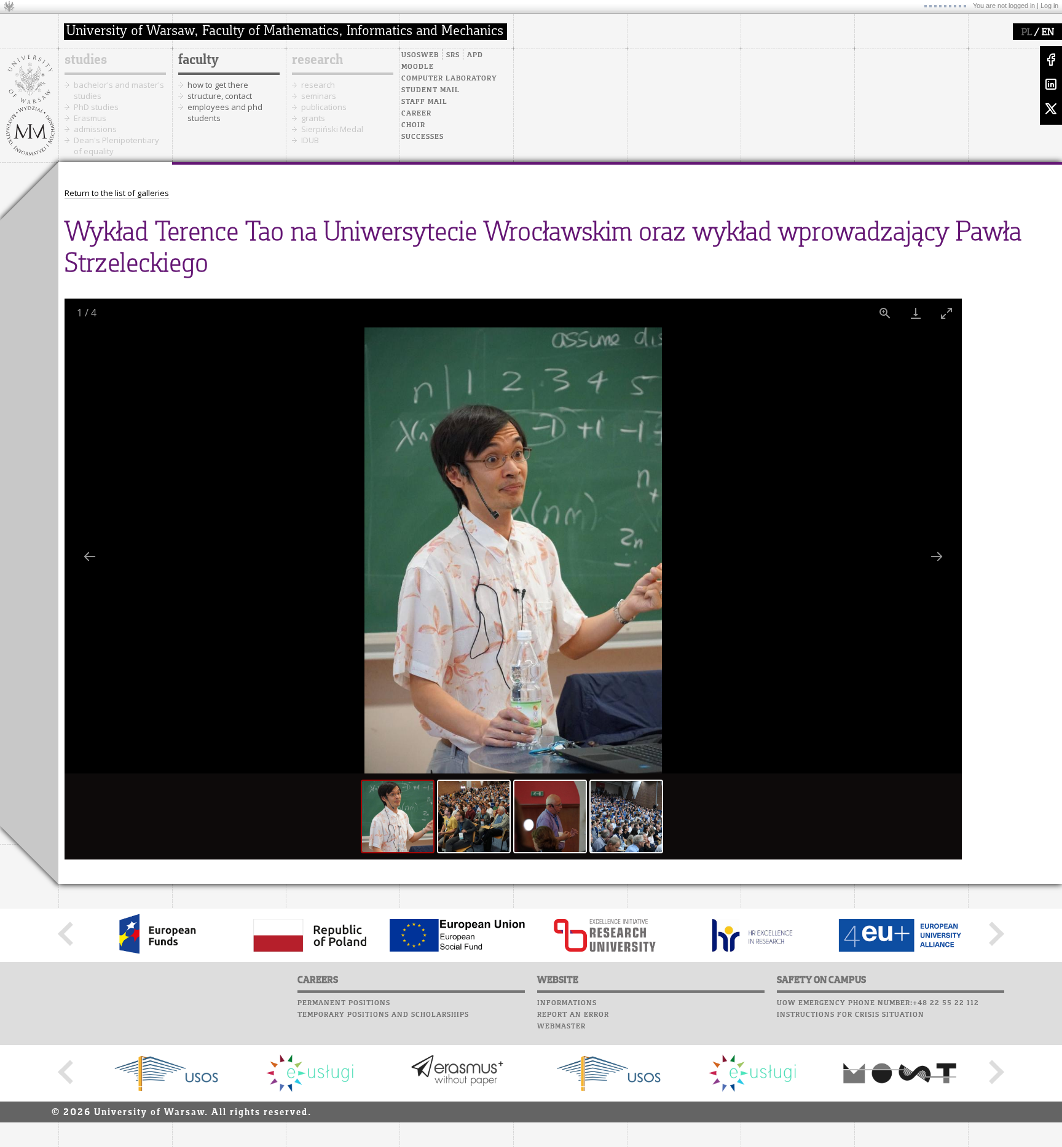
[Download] (915, 313)
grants (313, 117)
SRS (453, 55)
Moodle (417, 67)
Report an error (573, 1015)
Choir (413, 125)
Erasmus (90, 117)
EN (1048, 32)
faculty (198, 60)
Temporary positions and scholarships (383, 1015)
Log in (1049, 5)
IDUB (310, 140)
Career (416, 113)
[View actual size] (885, 313)
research (317, 60)
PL (1026, 32)
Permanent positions (343, 1003)
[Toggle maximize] (946, 313)
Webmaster (561, 1026)
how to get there (217, 84)
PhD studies (96, 106)
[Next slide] (937, 556)
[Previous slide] (90, 556)
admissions (95, 129)
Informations (567, 1003)
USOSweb (420, 55)
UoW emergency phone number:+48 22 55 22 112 (878, 1003)
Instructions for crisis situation (850, 1015)
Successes (422, 137)
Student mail (430, 90)
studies (86, 60)
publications (324, 106)
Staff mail (424, 102)
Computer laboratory (449, 78)
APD (475, 55)
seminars (318, 95)
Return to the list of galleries (117, 192)
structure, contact (219, 95)
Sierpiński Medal (332, 129)
